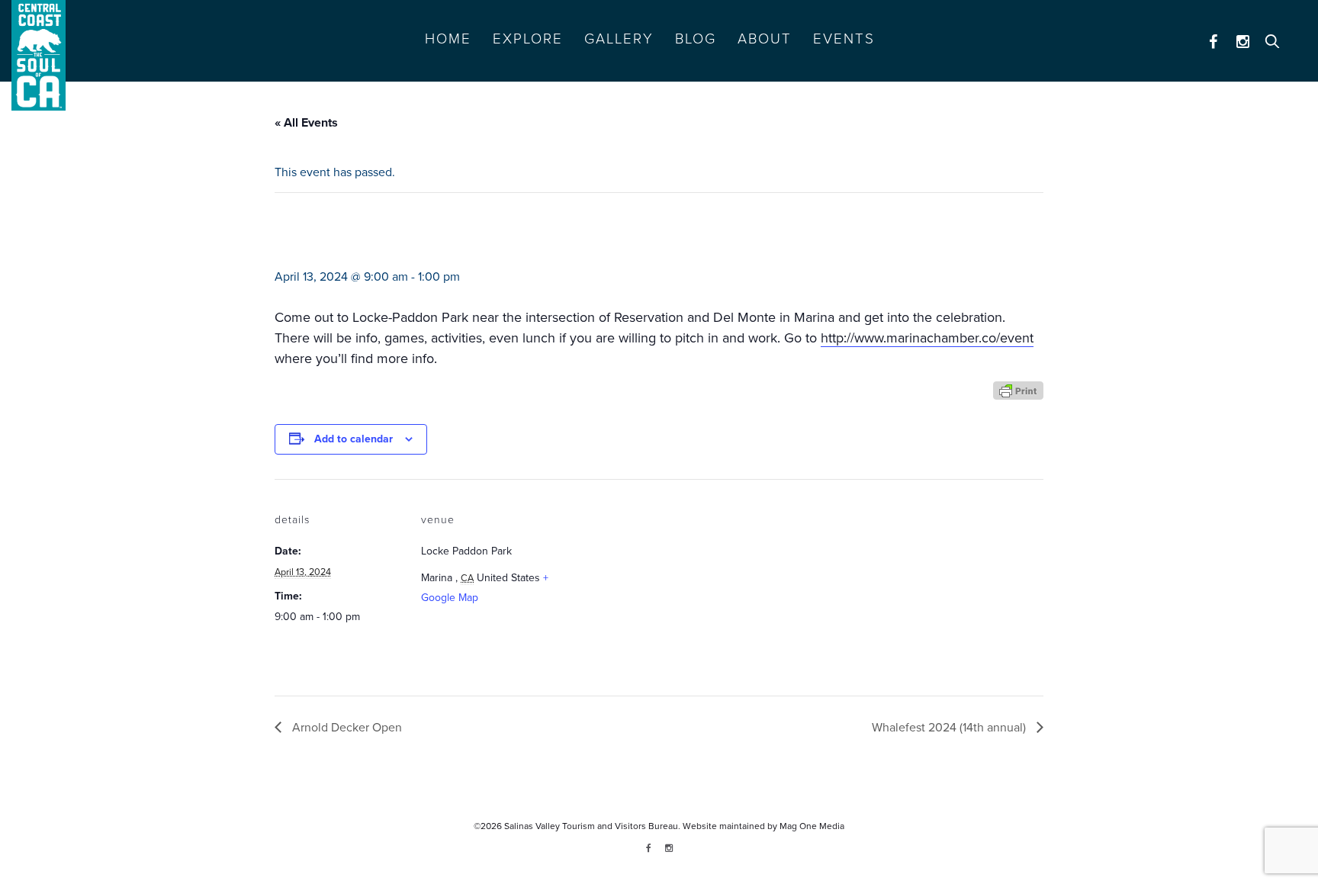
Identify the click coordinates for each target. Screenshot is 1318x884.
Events (844, 39)
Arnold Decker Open (345, 727)
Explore (528, 39)
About (765, 39)
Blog (695, 39)
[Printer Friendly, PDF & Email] (1018, 389)
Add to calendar (353, 438)
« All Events (306, 122)
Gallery (619, 39)
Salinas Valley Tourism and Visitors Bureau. (591, 826)
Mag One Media (812, 826)
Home (448, 39)
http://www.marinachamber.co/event (927, 337)
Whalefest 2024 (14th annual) (950, 727)
